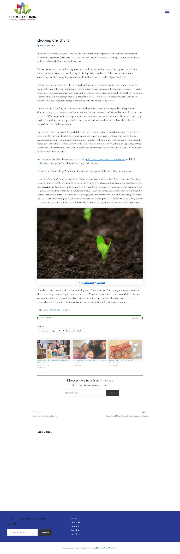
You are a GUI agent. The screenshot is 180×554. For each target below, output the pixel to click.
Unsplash (101, 282)
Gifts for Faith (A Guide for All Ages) (121, 360)
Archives (75, 534)
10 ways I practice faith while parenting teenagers (89, 360)
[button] (167, 11)
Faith (45, 309)
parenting (54, 309)
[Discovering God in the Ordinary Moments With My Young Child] (53, 349)
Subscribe (112, 393)
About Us (76, 522)
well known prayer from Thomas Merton (105, 159)
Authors (75, 526)
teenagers (64, 309)
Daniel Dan (89, 282)
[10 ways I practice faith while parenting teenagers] (89, 349)
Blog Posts (76, 530)
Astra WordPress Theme (109, 548)
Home (74, 518)
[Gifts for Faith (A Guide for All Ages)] (125, 349)
